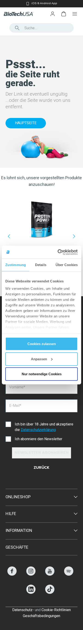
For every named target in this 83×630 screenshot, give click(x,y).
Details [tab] (40, 265)
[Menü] (74, 14)
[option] (41, 4)
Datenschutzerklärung (38, 430)
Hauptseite (25, 123)
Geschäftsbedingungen (41, 616)
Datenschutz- (23, 610)
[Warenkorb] (63, 14)
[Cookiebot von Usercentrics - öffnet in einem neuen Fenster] (58, 252)
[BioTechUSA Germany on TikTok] (49, 593)
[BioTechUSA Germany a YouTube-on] (49, 574)
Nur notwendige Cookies (42, 374)
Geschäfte (17, 547)
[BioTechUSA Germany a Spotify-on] (68, 574)
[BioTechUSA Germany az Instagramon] (31, 574)
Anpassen (39, 359)
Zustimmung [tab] (15, 265)
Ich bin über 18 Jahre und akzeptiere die (44, 427)
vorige (9, 236)
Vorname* (17, 387)
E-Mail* (15, 405)
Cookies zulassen (41, 344)
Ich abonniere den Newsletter (38, 439)
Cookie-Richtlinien (56, 610)
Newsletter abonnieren (42, 453)
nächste (74, 236)
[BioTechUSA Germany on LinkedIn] (31, 593)
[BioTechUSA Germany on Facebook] (12, 574)
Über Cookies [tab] (67, 265)
